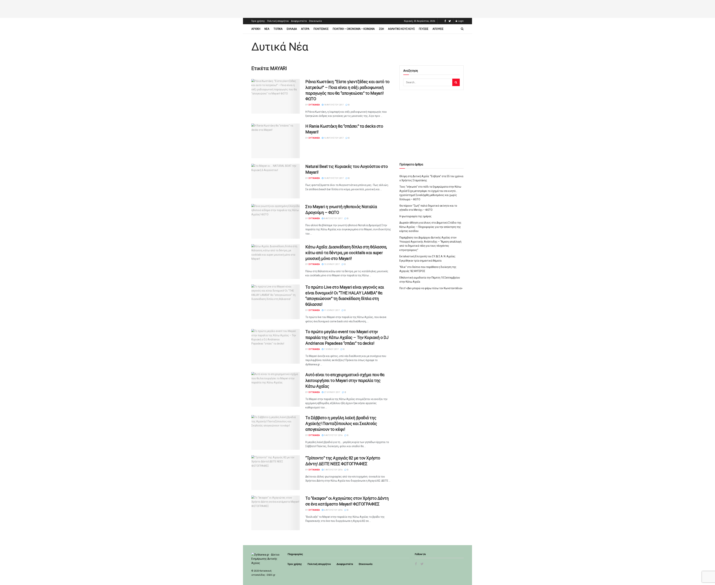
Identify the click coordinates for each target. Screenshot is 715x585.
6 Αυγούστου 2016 (332, 510)
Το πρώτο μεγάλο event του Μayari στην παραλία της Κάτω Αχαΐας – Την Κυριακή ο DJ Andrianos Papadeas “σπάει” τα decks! (347, 337)
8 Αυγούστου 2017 (332, 218)
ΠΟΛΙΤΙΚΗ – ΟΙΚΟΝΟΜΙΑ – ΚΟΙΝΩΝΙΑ (354, 28)
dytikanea (314, 105)
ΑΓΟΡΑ (305, 28)
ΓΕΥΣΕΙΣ (423, 28)
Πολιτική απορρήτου (278, 21)
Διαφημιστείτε (299, 21)
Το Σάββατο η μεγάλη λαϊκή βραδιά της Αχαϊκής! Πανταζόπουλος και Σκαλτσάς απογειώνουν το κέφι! (341, 423)
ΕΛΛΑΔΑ (292, 28)
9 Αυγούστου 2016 (332, 435)
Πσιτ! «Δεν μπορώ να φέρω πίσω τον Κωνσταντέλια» (431, 288)
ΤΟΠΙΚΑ (278, 28)
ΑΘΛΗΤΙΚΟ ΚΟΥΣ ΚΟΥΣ (401, 28)
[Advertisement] (357, 8)
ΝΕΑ (266, 28)
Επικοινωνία (315, 21)
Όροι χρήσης (258, 21)
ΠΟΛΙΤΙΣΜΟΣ (321, 28)
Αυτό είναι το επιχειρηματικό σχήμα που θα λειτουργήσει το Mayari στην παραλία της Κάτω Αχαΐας (344, 380)
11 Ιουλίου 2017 (331, 310)
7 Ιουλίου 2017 (331, 349)
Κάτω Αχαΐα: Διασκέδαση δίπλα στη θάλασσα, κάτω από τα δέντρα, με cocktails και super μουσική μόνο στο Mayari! (346, 253)
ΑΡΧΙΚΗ (255, 28)
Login (460, 21)
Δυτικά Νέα (279, 46)
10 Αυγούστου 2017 (333, 178)
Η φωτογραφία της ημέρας (415, 216)
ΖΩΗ (381, 28)
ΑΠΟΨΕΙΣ (438, 28)
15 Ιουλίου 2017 (331, 264)
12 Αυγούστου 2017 (333, 138)
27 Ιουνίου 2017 (331, 392)
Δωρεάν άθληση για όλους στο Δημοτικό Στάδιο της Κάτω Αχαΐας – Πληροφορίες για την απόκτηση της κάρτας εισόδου (430, 227)
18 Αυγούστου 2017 (333, 105)
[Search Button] (456, 82)
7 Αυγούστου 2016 (332, 470)
